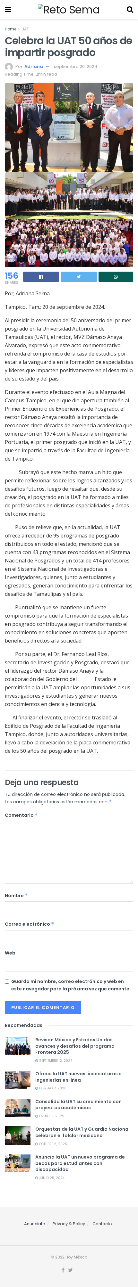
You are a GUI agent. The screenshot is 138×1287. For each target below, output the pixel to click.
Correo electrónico (29, 924)
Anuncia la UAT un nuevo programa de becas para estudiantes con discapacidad (80, 1163)
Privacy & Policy (69, 1224)
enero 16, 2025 (51, 1116)
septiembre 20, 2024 (75, 66)
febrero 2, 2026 (52, 1088)
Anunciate (34, 1224)
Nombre (16, 895)
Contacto (102, 1224)
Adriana (33, 66)
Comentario (21, 815)
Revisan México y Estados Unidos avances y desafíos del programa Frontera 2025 (75, 1046)
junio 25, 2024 (51, 1178)
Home (10, 29)
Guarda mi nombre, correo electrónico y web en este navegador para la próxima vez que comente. (71, 985)
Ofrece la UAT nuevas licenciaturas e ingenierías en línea (78, 1076)
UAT (25, 29)
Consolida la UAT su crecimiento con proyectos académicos (78, 1104)
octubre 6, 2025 (52, 1144)
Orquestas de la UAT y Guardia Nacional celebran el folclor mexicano (82, 1132)
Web (10, 953)
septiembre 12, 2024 (55, 1060)
